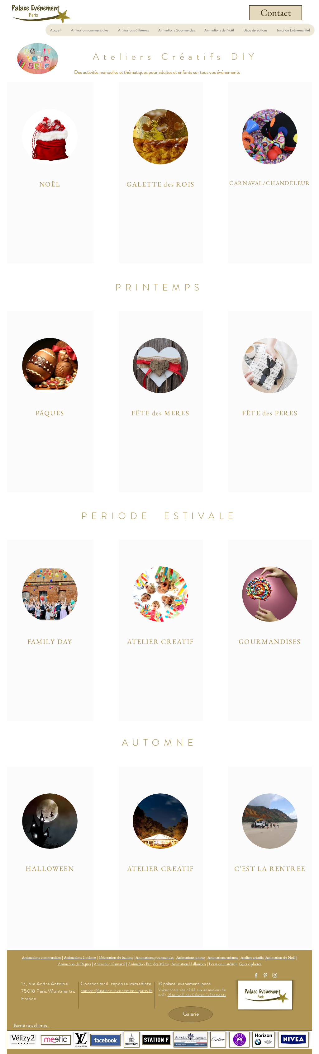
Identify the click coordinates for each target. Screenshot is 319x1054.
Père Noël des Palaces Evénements (197, 995)
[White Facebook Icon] (256, 975)
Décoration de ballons (116, 957)
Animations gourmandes (155, 957)
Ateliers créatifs (252, 957)
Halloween (197, 964)
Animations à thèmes (80, 957)
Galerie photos (250, 964)
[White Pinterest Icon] (265, 975)
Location (216, 964)
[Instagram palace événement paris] (275, 975)
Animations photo (190, 957)
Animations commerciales (41, 957)
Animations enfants (222, 957)
